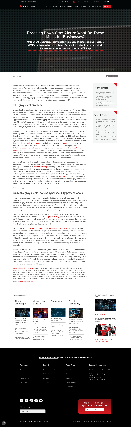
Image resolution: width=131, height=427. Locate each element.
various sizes (81, 145)
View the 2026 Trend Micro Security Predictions (103, 340)
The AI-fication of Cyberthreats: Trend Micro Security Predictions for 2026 (57, 333)
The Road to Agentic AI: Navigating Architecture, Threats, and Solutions (76, 337)
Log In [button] (104, 1)
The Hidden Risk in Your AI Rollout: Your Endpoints (105, 140)
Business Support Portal (50, 370)
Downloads (46, 378)
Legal (28, 421)
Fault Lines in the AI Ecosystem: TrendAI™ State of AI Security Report (21, 318)
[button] (33, 411)
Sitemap (46, 421)
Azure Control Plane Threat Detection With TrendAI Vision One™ (39, 337)
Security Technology (74, 302)
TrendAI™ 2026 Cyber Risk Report (106, 136)
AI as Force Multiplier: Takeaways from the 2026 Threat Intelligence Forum (105, 121)
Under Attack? (65, 1)
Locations (69, 378)
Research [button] (62, 6)
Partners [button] (76, 6)
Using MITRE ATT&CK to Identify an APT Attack (105, 93)
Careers (68, 374)
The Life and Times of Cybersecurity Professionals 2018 (49, 228)
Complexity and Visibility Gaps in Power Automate (22, 337)
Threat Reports (24, 378)
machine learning (40, 167)
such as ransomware (34, 143)
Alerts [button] (76, 1)
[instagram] (36, 400)
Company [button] (83, 6)
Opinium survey (53, 217)
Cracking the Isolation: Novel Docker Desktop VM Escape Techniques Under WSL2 (40, 330)
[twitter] (113, 76)
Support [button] (86, 1)
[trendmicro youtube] (41, 400)
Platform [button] (48, 6)
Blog (21, 370)
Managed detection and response (24, 268)
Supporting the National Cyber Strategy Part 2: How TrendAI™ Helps (104, 132)
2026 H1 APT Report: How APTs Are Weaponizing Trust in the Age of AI (105, 126)
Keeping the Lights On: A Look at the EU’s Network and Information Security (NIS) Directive (105, 103)
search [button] (108, 2)
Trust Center (69, 386)
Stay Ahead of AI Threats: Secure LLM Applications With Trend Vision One (76, 330)
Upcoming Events (71, 382)
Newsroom (23, 374)
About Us (68, 370)
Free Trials (46, 382)
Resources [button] (96, 1)
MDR (32, 281)
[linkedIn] (116, 76)
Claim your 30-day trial (93, 409)
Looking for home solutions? (28, 1)
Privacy (22, 421)
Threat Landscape (24, 281)
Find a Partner (24, 382)
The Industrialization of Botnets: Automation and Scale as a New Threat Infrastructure (22, 331)
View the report (100, 314)
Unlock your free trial (94, 6)
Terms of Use (37, 421)
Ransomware (64, 143)
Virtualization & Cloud (39, 302)
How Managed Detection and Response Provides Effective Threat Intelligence (103, 97)
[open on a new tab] (31, 400)
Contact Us (107, 6)
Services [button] (69, 6)
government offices (29, 148)
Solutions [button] (55, 6)
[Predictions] (105, 329)
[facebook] (110, 76)
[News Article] (107, 76)
